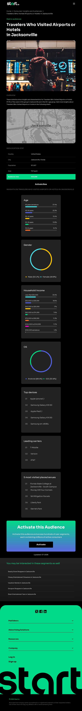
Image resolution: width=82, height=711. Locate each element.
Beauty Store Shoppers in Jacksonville (21, 571)
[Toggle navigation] (73, 3)
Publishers (13, 621)
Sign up (12, 661)
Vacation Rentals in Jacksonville (19, 583)
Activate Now (41, 184)
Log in (11, 657)
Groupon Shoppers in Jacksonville (20, 588)
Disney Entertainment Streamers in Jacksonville (24, 577)
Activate (41, 544)
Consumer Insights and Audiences (28, 11)
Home (8, 11)
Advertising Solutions (18, 630)
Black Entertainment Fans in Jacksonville (22, 594)
